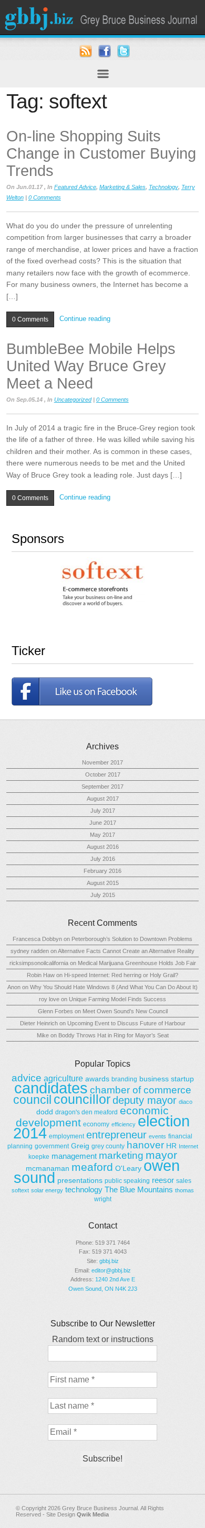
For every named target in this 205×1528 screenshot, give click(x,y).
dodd (44, 1112)
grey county (108, 1146)
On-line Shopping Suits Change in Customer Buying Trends (101, 153)
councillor (82, 1099)
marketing (121, 1155)
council (32, 1099)
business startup (166, 1079)
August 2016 (103, 847)
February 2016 (102, 871)
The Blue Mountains (139, 1189)
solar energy (47, 1190)
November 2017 (102, 762)
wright (102, 1199)
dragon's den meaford (86, 1112)
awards (97, 1079)
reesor (163, 1180)
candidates (51, 1088)
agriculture (63, 1078)
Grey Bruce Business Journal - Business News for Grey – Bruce (102, 17)
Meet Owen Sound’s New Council (125, 1011)
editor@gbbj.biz (111, 1270)
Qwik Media (93, 1514)
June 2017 (102, 823)
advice (27, 1077)
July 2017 (102, 810)
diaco (185, 1102)
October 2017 (102, 774)
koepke (38, 1156)
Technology (163, 187)
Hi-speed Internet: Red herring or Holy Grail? (121, 975)
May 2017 (102, 835)
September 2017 (102, 786)
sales (183, 1180)
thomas (184, 1190)
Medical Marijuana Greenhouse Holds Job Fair (137, 963)
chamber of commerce (140, 1089)
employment (66, 1136)
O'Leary (128, 1168)
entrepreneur (116, 1135)
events (157, 1136)
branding (124, 1079)
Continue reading (84, 319)
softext (20, 1190)
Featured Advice (75, 187)
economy (96, 1124)
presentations (79, 1180)
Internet (188, 1146)
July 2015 (102, 895)
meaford (92, 1167)
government (52, 1146)
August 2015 (103, 883)
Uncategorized (72, 399)
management (74, 1155)
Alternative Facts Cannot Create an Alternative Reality (126, 951)
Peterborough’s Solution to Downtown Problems (131, 939)
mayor (161, 1155)
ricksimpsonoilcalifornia (38, 963)
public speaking (127, 1180)
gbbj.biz (109, 1261)
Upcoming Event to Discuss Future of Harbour (126, 1023)
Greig (80, 1146)
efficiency (123, 1124)
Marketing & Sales (122, 187)
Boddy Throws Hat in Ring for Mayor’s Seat (113, 1035)
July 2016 (102, 859)
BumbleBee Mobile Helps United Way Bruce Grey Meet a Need (91, 366)
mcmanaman (47, 1168)
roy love (49, 999)
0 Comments (44, 197)
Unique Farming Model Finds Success (117, 999)
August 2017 (103, 798)
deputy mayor (144, 1100)
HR (171, 1146)
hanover (145, 1144)
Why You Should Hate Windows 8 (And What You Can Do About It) (114, 987)
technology (83, 1189)
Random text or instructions (102, 1339)
